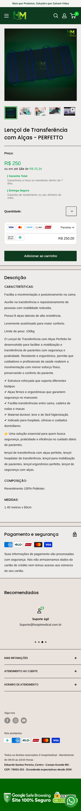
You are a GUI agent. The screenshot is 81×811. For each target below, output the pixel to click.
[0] (73, 15)
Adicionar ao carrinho (40, 256)
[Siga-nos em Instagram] (16, 720)
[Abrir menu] (6, 15)
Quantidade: (12, 211)
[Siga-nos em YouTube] (24, 720)
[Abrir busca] (56, 15)
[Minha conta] (64, 15)
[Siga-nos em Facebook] (7, 720)
